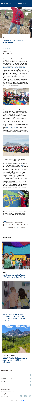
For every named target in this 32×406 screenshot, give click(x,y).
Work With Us (22, 3)
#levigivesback (8, 222)
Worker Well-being (11, 127)
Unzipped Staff (7, 51)
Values (5, 37)
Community (19, 222)
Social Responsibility (9, 227)
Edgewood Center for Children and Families (15, 67)
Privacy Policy (4, 394)
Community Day (8, 224)
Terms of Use (4, 396)
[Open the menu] (29, 3)
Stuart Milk (22, 227)
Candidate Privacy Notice (8, 391)
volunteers (6, 229)
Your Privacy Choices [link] (14, 401)
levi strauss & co (21, 225)
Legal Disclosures (5, 389)
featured (19, 224)
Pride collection (24, 165)
